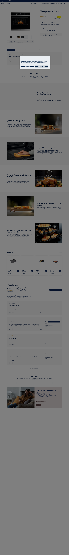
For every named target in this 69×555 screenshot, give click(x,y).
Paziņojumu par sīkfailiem (42, 63)
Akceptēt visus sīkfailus (41, 66)
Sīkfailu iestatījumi (27, 66)
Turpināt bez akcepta (46, 56)
